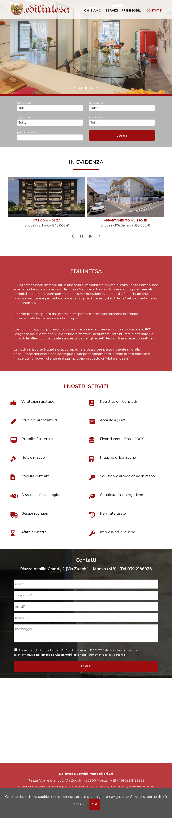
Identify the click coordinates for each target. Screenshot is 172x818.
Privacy (104, 786)
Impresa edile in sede (117, 532)
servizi (112, 10)
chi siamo (92, 10)
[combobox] (47, 108)
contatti (154, 10)
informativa (25, 654)
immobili (133, 10)
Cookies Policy (119, 786)
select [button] (80, 108)
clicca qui (79, 804)
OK (94, 804)
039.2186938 (139, 569)
